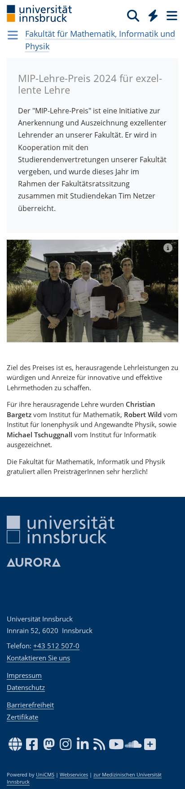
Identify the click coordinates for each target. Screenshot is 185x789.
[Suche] (133, 15)
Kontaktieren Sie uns (38, 657)
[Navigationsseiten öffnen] (13, 35)
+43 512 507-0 (56, 645)
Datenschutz (26, 687)
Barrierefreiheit (30, 704)
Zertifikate (22, 716)
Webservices (74, 775)
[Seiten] (171, 15)
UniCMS (45, 775)
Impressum (24, 675)
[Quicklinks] (153, 15)
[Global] (150, 14)
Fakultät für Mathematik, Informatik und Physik (100, 40)
